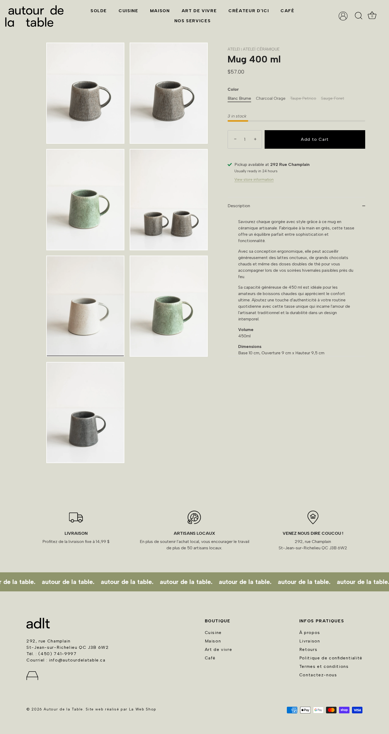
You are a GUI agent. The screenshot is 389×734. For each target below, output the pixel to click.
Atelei (234, 49)
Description (239, 205)
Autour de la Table (63, 709)
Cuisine (128, 10)
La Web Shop (142, 709)
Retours (308, 649)
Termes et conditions (324, 666)
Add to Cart (315, 139)
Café (288, 10)
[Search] (358, 16)
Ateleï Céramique (261, 49)
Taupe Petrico (303, 98)
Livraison (309, 641)
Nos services (192, 20)
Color (233, 89)
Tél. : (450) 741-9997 (51, 653)
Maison (160, 10)
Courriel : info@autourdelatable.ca (66, 660)
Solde (99, 10)
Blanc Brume (239, 98)
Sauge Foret (332, 98)
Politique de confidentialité (331, 657)
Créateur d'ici (248, 10)
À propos (309, 632)
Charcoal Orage (271, 98)
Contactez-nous (318, 674)
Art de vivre (199, 10)
